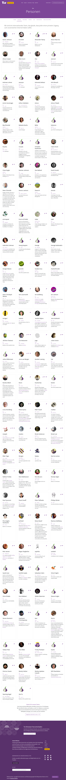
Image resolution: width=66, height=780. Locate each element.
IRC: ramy (37, 523)
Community (30, 2)
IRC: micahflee (54, 436)
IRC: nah (52, 459)
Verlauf (15, 19)
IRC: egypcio (5, 674)
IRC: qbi (52, 320)
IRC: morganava (22, 459)
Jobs (34, 19)
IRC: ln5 (4, 412)
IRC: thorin (53, 621)
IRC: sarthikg (21, 576)
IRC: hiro (53, 575)
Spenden (36, 2)
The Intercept (54, 442)
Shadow (24, 345)
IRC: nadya (37, 459)
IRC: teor (37, 621)
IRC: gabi (53, 222)
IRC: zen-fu (21, 697)
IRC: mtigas (5, 458)
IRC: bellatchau (38, 128)
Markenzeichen (39, 19)
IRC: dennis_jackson (23, 193)
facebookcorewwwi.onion (56, 677)
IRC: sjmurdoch (5, 621)
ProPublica (5, 462)
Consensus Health (26, 654)
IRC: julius (5, 361)
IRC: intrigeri (5, 321)
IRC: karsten (37, 362)
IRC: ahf (36, 42)
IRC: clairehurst (54, 149)
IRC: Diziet (53, 297)
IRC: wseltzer (21, 674)
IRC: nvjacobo (37, 320)
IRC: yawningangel (6, 696)
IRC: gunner (21, 61)
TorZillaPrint (59, 628)
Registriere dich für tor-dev (32, 714)
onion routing (11, 505)
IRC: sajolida (37, 554)
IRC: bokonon (53, 128)
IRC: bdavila (21, 128)
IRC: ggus (37, 271)
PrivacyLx (20, 393)
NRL (3, 504)
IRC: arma (20, 554)
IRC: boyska (5, 149)
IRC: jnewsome (21, 343)
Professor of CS (38, 299)
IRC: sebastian (38, 575)
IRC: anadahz (53, 651)
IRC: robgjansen (6, 553)
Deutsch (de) (48, 2)
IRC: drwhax (21, 362)
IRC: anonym (21, 85)
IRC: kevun (21, 385)
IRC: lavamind (5, 343)
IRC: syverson (5, 502)
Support (25, 2)
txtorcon (8, 437)
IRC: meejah (5, 436)
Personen (20, 19)
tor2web (57, 108)
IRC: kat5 (53, 362)
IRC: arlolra (53, 84)
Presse (46, 745)
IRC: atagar (21, 173)
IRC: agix (4, 106)
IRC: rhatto (5, 599)
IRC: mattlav (53, 412)
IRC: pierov (5, 524)
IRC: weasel (37, 502)
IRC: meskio (21, 437)
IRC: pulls (5, 652)
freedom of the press (56, 443)
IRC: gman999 (37, 247)
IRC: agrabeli (21, 412)
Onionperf (37, 67)
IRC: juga (37, 343)
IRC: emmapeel (5, 222)
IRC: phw (52, 502)
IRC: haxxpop (21, 622)
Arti (8, 176)
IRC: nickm (21, 479)
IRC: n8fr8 (5, 478)
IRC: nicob (37, 479)
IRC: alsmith (21, 42)
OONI (59, 106)
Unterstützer (25, 19)
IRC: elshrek (37, 105)
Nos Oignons (58, 345)
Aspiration (29, 62)
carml (11, 437)
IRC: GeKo (20, 247)
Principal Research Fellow (8, 623)
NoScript (8, 273)
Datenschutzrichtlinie (47, 19)
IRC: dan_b (37, 173)
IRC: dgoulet (53, 172)
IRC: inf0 (20, 598)
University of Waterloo (39, 300)
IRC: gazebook (21, 503)
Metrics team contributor (39, 63)
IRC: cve (4, 173)
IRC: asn (52, 247)
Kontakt (46, 744)
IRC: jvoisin (53, 343)
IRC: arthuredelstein (23, 105)
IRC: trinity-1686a (38, 652)
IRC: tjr (20, 652)
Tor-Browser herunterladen (57, 2)
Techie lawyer (21, 676)
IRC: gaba (37, 222)
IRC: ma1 (4, 271)
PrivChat (46, 747)
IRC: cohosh (21, 149)
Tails (20, 87)
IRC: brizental (5, 128)
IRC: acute (37, 61)
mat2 (57, 346)
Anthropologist (6, 249)
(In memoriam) (38, 363)
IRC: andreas (5, 84)
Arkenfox (52, 630)
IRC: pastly (37, 411)
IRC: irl (20, 297)
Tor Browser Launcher (55, 439)
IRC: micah (37, 437)
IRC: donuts (53, 193)
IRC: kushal (37, 385)
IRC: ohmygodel (5, 41)
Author (4, 437)
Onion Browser (9, 460)
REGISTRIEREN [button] (15, 762)
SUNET (45, 390)
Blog (33, 2)
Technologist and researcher (40, 322)
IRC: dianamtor (38, 193)
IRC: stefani (37, 599)
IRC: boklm (53, 479)
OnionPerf (37, 368)
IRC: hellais (53, 105)
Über (22, 2)
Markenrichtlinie (14, 778)
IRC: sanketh (53, 554)
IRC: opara (53, 599)
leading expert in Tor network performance (9, 557)
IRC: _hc (4, 298)
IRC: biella (5, 247)
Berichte (30, 19)
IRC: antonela (37, 85)
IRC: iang (37, 297)
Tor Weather (25, 577)
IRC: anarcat (53, 61)
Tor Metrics (38, 365)
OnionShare (58, 437)
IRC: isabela (21, 320)
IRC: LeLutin (53, 385)
